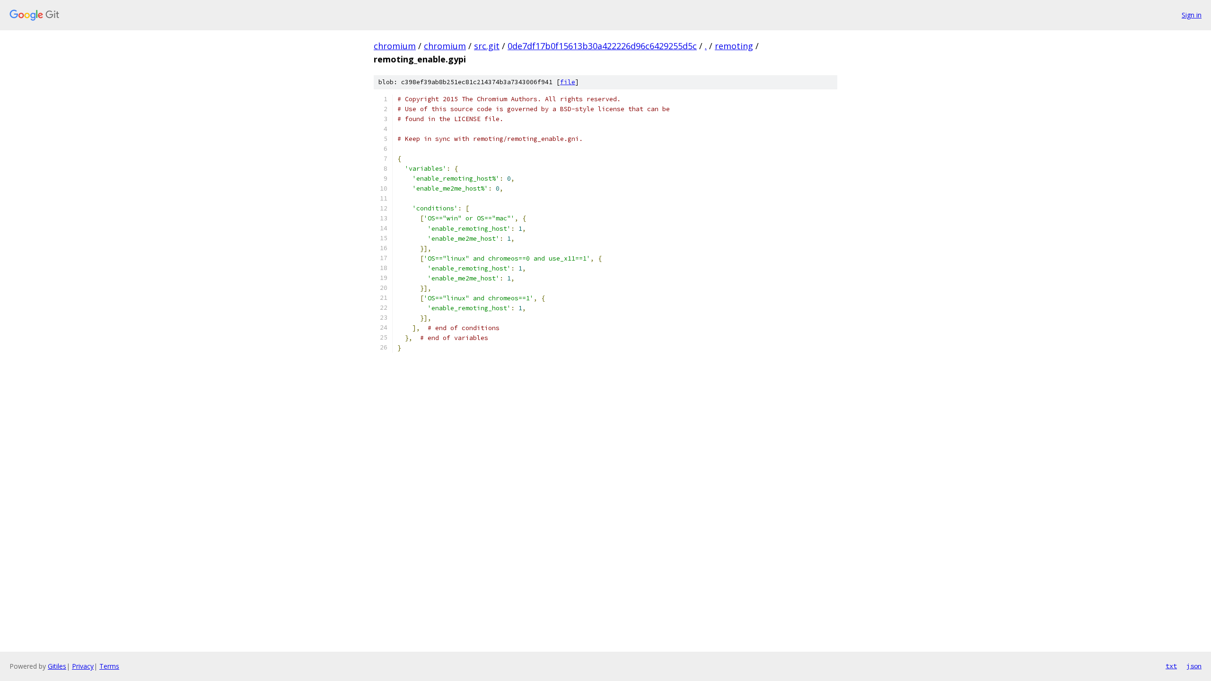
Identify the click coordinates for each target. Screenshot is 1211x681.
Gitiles (57, 666)
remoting (734, 46)
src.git (487, 46)
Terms (109, 666)
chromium (395, 46)
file (567, 82)
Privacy (83, 666)
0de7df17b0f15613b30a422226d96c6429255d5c (602, 46)
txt (1171, 666)
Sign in (1192, 14)
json (1194, 666)
